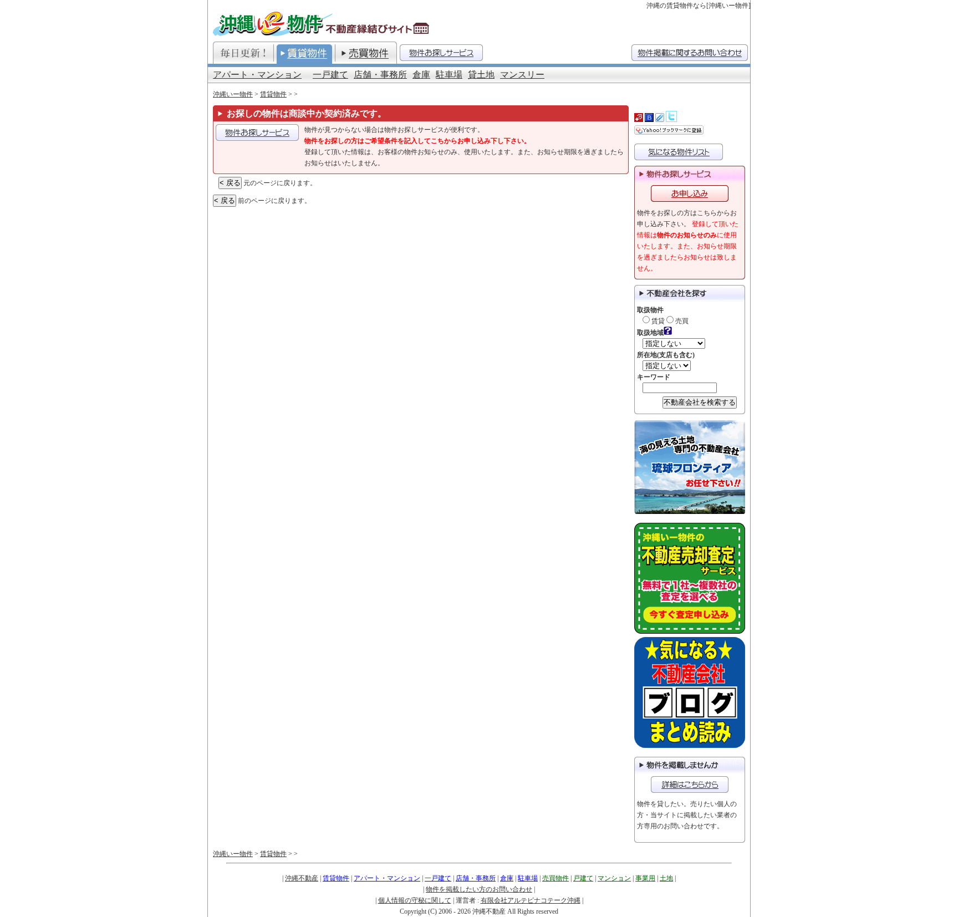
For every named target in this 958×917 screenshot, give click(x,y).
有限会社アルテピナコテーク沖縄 (530, 900)
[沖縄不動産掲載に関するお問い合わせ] (689, 52)
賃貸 (657, 321)
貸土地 (481, 74)
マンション (614, 878)
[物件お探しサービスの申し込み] (257, 132)
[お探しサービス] (441, 52)
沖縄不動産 (301, 878)
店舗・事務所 (380, 74)
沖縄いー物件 (233, 94)
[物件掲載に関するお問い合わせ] (689, 784)
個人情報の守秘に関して (414, 900)
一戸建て (330, 74)
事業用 (645, 878)
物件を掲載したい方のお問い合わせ (479, 889)
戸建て (583, 878)
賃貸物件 (273, 94)
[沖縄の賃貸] (304, 53)
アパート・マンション (257, 74)
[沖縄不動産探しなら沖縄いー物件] (322, 23)
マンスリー (522, 74)
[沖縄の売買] (366, 53)
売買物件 (555, 878)
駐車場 (449, 74)
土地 (666, 878)
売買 (681, 321)
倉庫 (421, 74)
